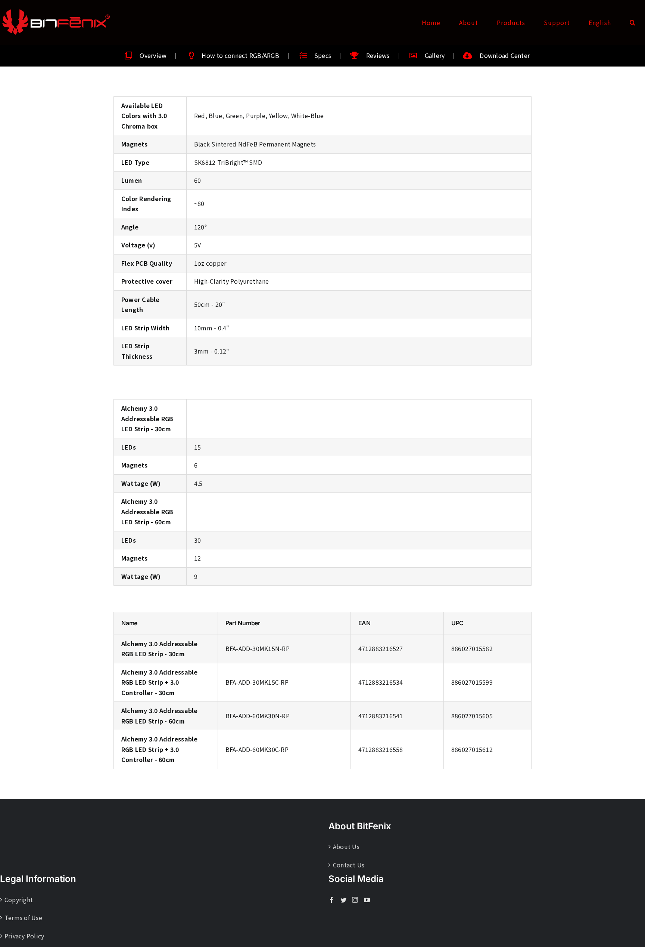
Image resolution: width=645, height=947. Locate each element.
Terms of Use (23, 917)
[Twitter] (343, 900)
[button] (632, 22)
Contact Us (348, 864)
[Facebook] (331, 900)
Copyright (18, 899)
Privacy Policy (24, 935)
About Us (346, 846)
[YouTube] (367, 900)
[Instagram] (355, 900)
